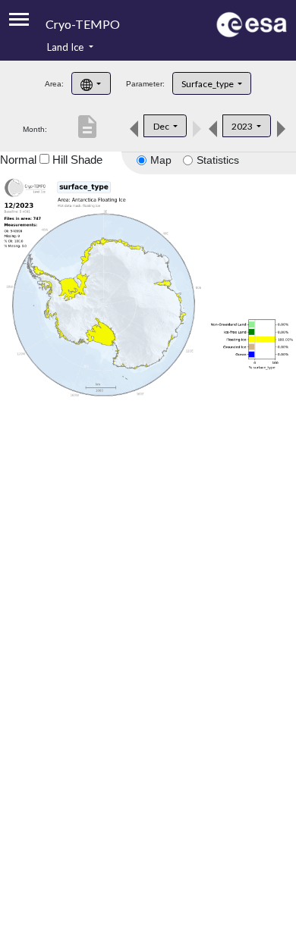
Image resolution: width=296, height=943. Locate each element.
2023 (242, 126)
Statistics (218, 160)
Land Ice (66, 47)
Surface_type (208, 83)
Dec (162, 126)
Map (161, 160)
